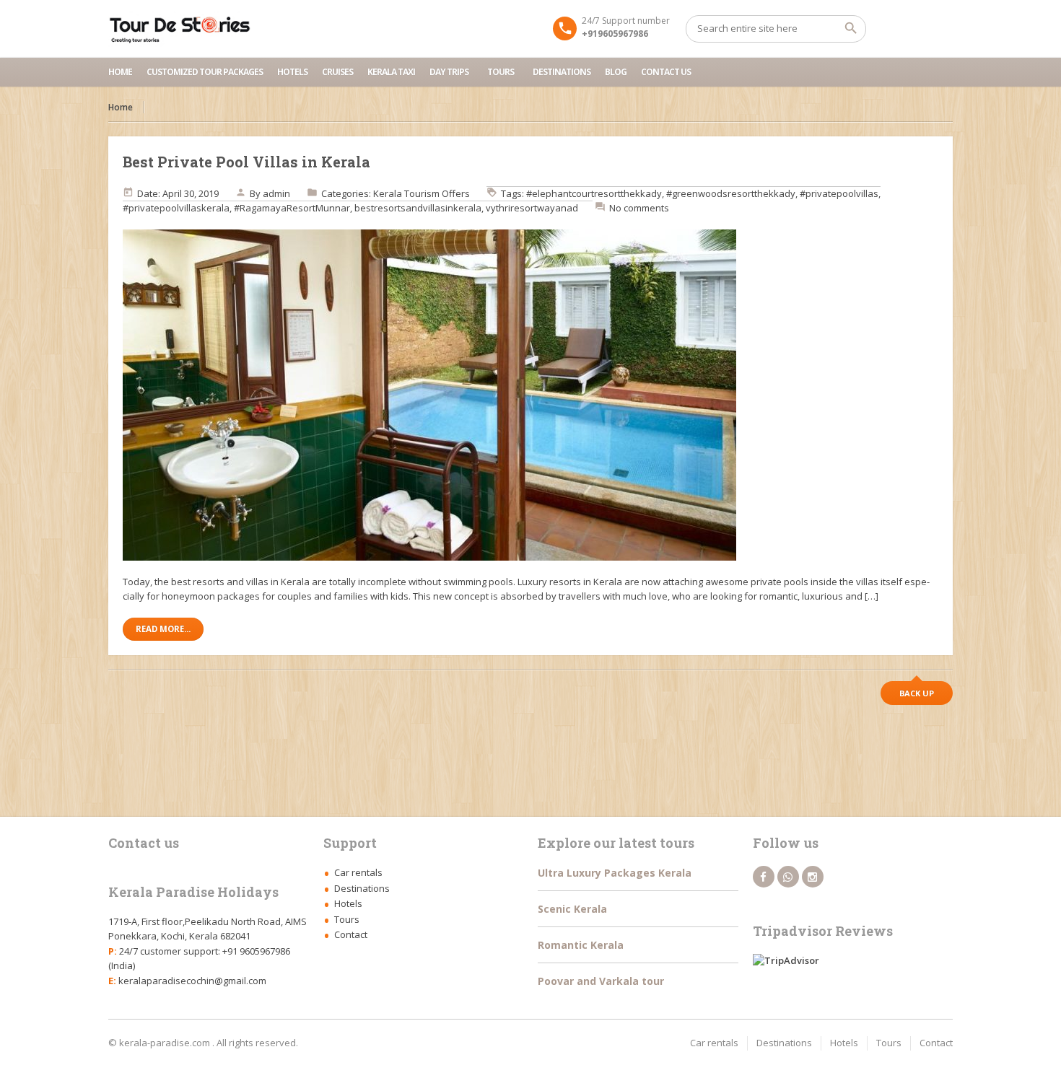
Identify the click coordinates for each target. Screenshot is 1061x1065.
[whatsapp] (788, 877)
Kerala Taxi (391, 72)
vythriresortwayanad (532, 207)
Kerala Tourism (406, 193)
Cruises (337, 72)
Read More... (163, 628)
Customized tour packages (205, 72)
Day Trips (448, 72)
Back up (916, 693)
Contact (350, 934)
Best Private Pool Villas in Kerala (246, 161)
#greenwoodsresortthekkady (730, 193)
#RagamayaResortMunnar (292, 207)
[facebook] (763, 877)
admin (276, 193)
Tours (500, 72)
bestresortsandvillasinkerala (417, 207)
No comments (639, 207)
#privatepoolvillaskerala (176, 207)
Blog (615, 72)
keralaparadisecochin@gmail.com (192, 980)
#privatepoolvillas (839, 193)
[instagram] (813, 877)
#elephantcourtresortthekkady (594, 193)
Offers (456, 193)
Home (120, 72)
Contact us (666, 72)
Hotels (292, 72)
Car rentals (358, 872)
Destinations (561, 72)
